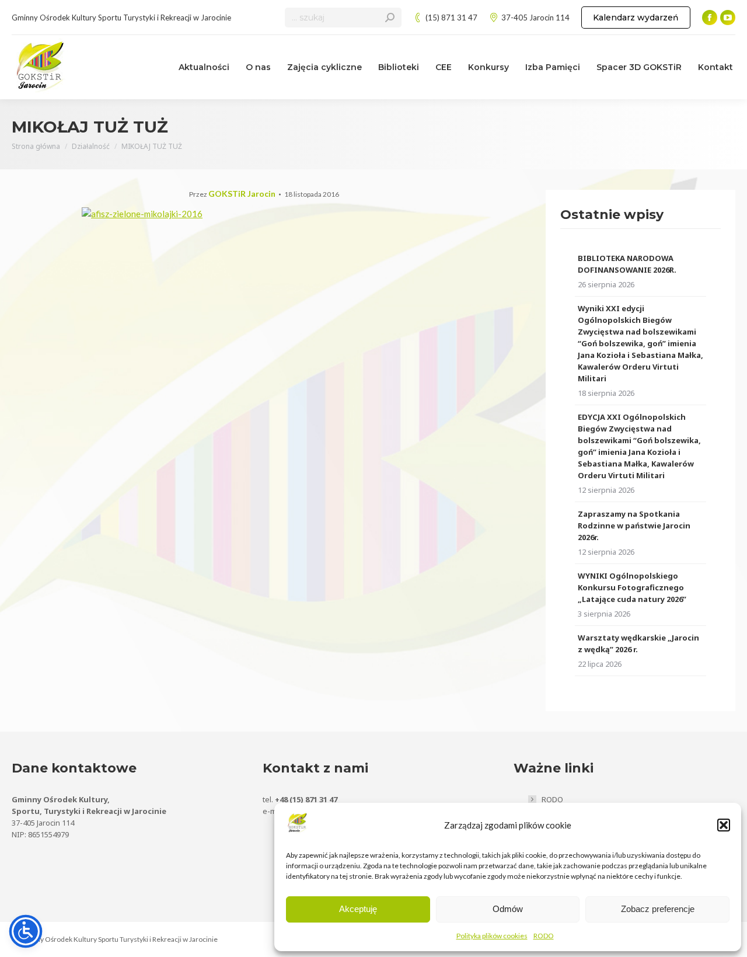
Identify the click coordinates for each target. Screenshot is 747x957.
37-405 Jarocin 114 (535, 17)
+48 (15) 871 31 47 (306, 799)
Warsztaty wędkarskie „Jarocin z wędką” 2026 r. (638, 643)
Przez (232, 194)
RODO (543, 935)
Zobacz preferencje (657, 909)
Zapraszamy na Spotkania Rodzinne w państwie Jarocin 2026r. (634, 525)
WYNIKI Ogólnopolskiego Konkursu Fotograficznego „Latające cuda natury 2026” (632, 587)
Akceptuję (358, 909)
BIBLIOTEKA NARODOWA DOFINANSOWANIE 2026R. (627, 264)
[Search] (390, 17)
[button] (723, 825)
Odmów (508, 909)
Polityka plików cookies (492, 935)
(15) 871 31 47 (451, 17)
